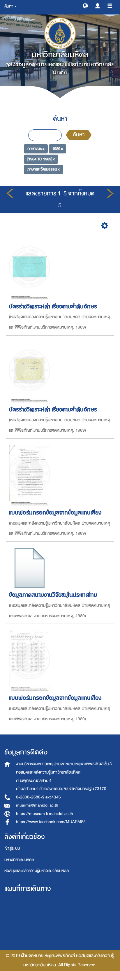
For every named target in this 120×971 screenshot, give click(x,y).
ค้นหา (78, 134)
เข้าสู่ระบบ (12, 848)
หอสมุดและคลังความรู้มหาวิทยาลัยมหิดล (36, 870)
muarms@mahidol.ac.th (37, 805)
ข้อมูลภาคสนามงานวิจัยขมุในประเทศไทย (53, 595)
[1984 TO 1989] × (41, 159)
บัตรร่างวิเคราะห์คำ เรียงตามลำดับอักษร (53, 306)
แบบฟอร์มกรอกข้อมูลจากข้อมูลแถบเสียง (55, 512)
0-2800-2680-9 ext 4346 (38, 797)
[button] (85, 5)
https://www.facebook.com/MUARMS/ (50, 821)
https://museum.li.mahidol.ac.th (44, 813)
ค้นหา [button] (9, 6)
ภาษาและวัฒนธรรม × (43, 169)
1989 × (57, 148)
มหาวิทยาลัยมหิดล (19, 859)
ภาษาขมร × (36, 148)
